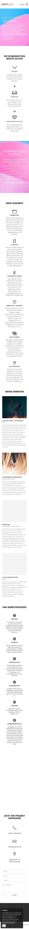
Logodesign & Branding (12, 477)
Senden (14, 895)
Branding (6, 524)
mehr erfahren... (7, 39)
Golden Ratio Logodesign (12, 421)
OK (4, 925)
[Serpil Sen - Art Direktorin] (7, 4)
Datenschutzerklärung (8, 922)
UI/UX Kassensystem (10, 577)
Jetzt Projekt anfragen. (14, 182)
